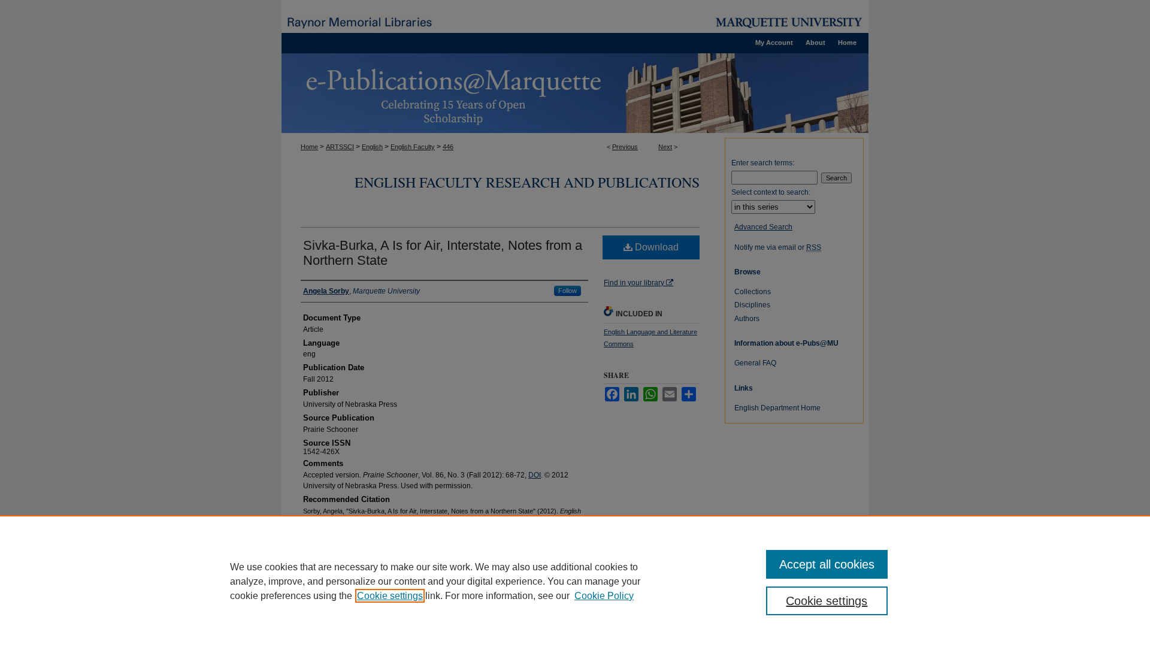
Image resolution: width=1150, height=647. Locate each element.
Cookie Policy (604, 596)
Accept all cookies (826, 564)
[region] (575, 581)
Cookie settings (390, 596)
